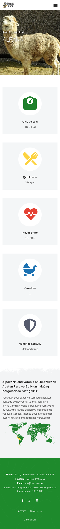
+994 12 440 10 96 (35, 478)
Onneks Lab (30, 519)
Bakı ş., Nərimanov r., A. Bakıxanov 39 (34, 474)
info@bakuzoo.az (34, 483)
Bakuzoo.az (36, 511)
